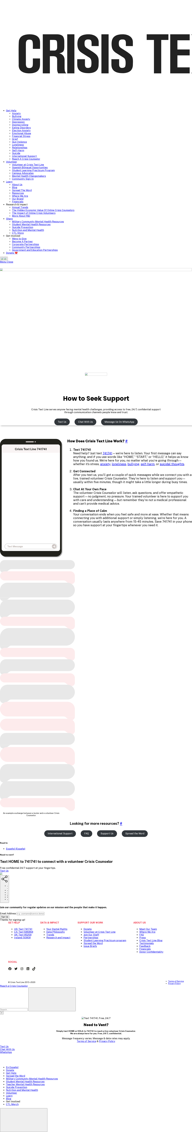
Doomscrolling (20, 124)
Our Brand (17, 198)
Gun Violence (19, 142)
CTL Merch (12, 1104)
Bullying (16, 116)
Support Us (106, 833)
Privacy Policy (107, 1041)
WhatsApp (6, 1052)
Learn (9, 181)
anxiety (105, 464)
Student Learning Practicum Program (33, 170)
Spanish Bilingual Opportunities (30, 167)
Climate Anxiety (21, 119)
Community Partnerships (26, 247)
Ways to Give (19, 238)
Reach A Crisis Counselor (26, 159)
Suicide (16, 153)
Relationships (19, 147)
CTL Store (18, 233)
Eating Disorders (21, 127)
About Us (17, 184)
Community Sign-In (23, 179)
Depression (18, 122)
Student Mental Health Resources (31, 224)
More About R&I (21, 216)
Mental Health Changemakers (29, 176)
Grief (15, 139)
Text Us (62, 421)
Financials (17, 201)
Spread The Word (22, 190)
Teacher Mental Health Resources (25, 1084)
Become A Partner (22, 241)
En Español (12, 1067)
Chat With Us (85, 421)
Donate (10, 1070)
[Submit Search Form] (52, 999)
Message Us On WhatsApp (119, 421)
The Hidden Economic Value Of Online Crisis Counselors (43, 210)
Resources (18, 193)
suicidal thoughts (172, 464)
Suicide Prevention (22, 227)
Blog (14, 187)
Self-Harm (18, 150)
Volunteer (11, 161)
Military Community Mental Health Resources (38, 221)
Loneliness (18, 144)
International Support (24, 156)
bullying (133, 464)
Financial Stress (21, 136)
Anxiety (16, 113)
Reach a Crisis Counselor (14, 986)
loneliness (119, 464)
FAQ (86, 833)
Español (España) (15, 848)
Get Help (11, 110)
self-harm (148, 464)
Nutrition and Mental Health (28, 230)
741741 (107, 453)
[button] (4, 258)
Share (9, 218)
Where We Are (20, 196)
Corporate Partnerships (25, 244)
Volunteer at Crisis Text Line (28, 164)
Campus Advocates (23, 173)
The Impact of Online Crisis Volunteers (34, 213)
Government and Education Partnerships (35, 250)
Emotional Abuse (21, 133)
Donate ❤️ (12, 253)
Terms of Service (86, 1041)
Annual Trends (20, 207)
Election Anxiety (21, 130)
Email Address (8, 913)
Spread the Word (134, 833)
